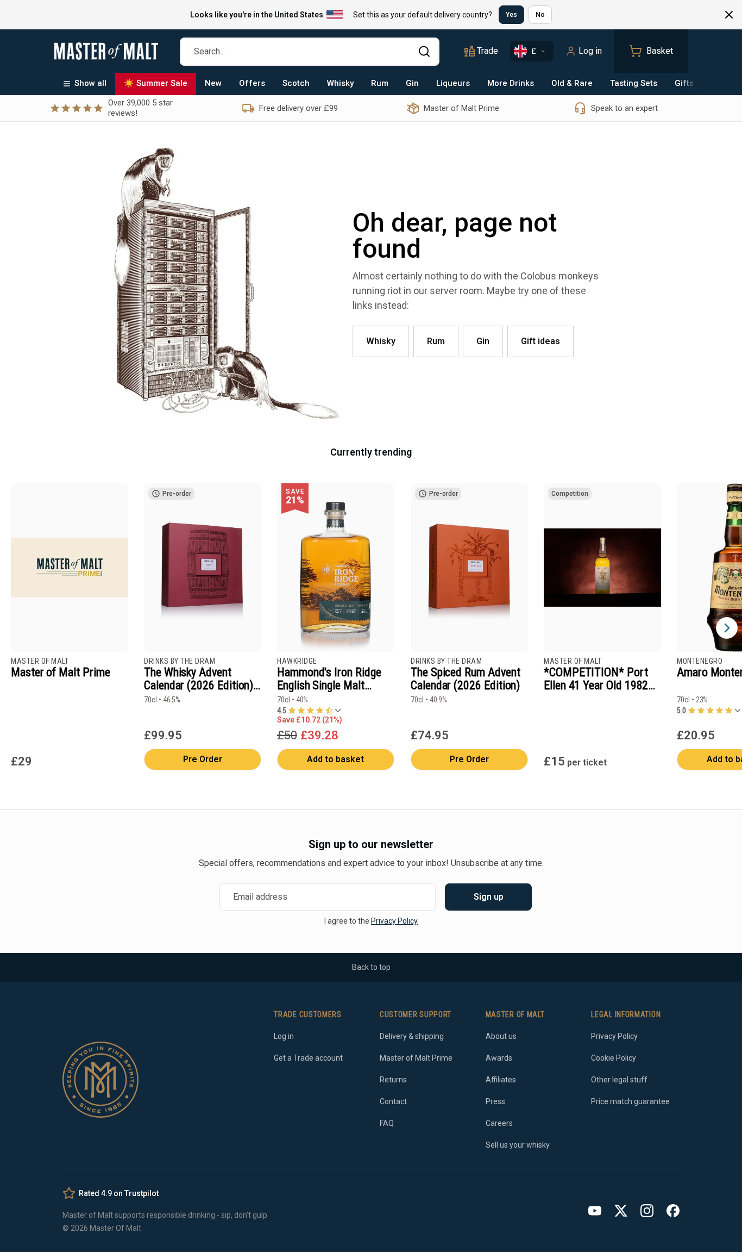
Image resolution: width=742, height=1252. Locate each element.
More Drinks (510, 83)
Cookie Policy (613, 1058)
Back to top (371, 967)
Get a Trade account (308, 1058)
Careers (499, 1123)
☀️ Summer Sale (155, 83)
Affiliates (501, 1079)
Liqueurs (453, 83)
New (213, 83)
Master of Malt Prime (416, 1058)
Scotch (296, 83)
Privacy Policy (394, 921)
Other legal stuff (619, 1079)
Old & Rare (572, 83)
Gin (412, 83)
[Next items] (727, 628)
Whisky (340, 83)
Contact (393, 1101)
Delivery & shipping (412, 1036)
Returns (393, 1079)
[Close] (729, 14)
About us (501, 1036)
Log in (590, 51)
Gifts (684, 83)
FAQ (387, 1123)
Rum (379, 83)
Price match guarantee (630, 1101)
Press (495, 1101)
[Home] (106, 51)
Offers (252, 83)
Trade (487, 51)
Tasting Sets (633, 83)
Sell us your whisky (518, 1145)
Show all (90, 83)
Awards (499, 1058)
